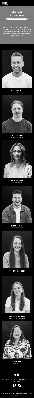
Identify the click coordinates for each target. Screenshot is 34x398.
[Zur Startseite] (5, 3)
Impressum (5, 379)
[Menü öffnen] (29, 3)
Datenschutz (14, 379)
